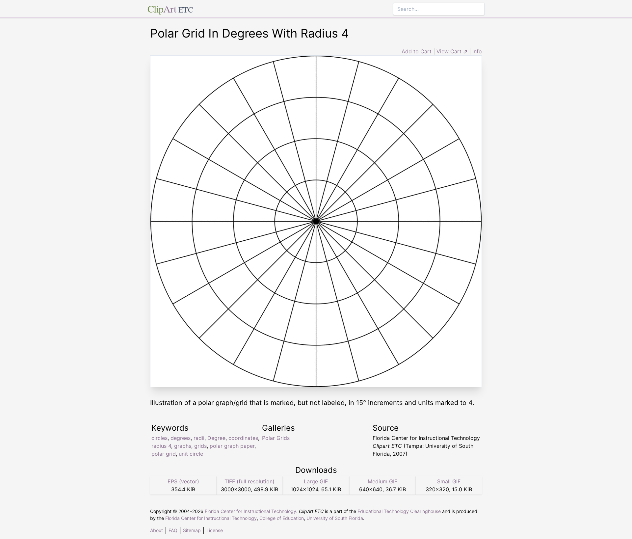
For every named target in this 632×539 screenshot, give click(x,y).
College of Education (281, 518)
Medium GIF (382, 481)
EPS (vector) (183, 481)
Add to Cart (417, 51)
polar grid (163, 453)
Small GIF (449, 481)
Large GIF (316, 481)
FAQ (173, 530)
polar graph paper (232, 446)
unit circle (191, 453)
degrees (181, 438)
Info (477, 51)
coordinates (243, 438)
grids (200, 446)
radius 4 (161, 446)
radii (199, 438)
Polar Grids (276, 438)
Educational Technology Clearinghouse (399, 511)
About (156, 530)
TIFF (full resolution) (249, 481)
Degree (216, 438)
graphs (182, 446)
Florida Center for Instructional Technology (250, 511)
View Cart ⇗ (451, 51)
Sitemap (192, 530)
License (214, 530)
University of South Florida (334, 518)
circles (159, 438)
